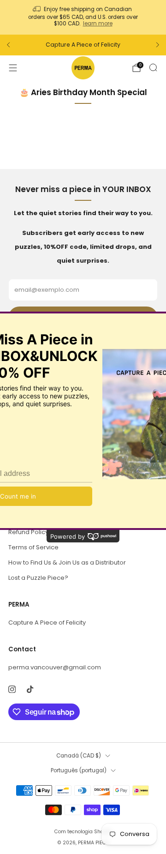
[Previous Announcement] (8, 44)
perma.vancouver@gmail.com (54, 667)
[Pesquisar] (153, 67)
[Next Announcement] (157, 44)
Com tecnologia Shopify (83, 831)
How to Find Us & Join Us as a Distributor (67, 562)
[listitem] (83, 17)
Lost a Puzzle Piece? (38, 577)
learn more (98, 23)
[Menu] (13, 67)
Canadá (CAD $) (78, 755)
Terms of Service (33, 547)
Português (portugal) (79, 770)
